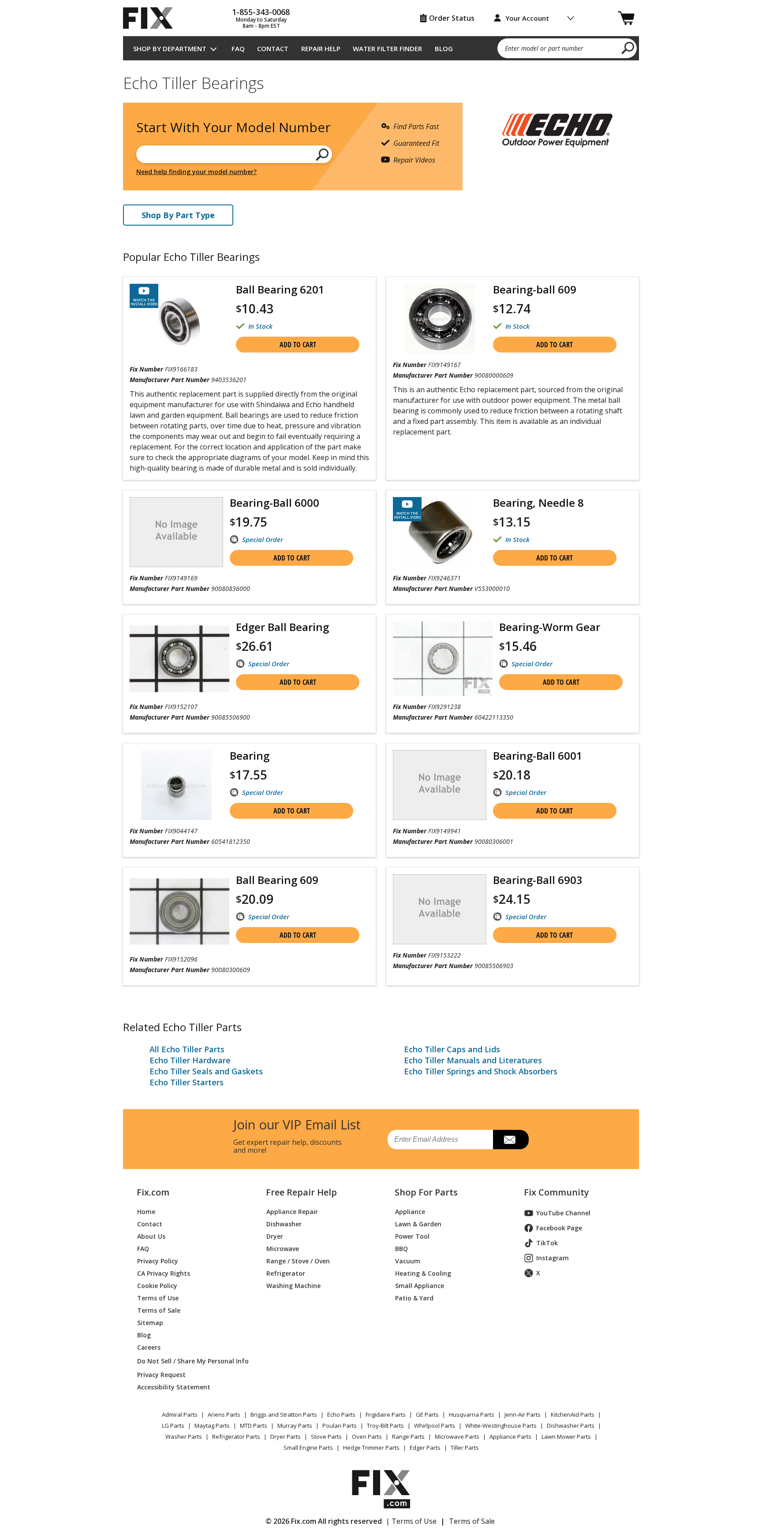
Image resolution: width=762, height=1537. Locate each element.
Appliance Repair (292, 1211)
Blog (444, 48)
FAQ (238, 48)
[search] (628, 47)
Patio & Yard (414, 1298)
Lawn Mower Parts (566, 1436)
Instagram (552, 1258)
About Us (151, 1236)
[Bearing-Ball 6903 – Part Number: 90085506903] (439, 909)
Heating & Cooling (423, 1273)
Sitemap (150, 1322)
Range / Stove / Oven (298, 1261)
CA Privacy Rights (163, 1273)
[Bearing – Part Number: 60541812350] (176, 785)
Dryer (274, 1236)
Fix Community (556, 1192)
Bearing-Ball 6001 (538, 755)
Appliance (410, 1211)
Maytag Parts (212, 1425)
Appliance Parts (510, 1436)
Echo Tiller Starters (186, 1082)
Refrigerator (285, 1273)
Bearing (249, 755)
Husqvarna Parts (471, 1414)
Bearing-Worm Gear (549, 627)
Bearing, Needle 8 (538, 502)
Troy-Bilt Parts (385, 1425)
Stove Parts (326, 1436)
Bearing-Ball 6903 (538, 879)
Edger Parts (425, 1448)
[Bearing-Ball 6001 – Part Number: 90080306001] (439, 785)
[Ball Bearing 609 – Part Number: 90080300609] (179, 911)
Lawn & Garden (418, 1224)
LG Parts (173, 1425)
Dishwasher (284, 1224)
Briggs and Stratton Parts (283, 1414)
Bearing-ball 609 (534, 289)
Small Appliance (419, 1285)
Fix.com (153, 1192)
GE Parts (427, 1414)
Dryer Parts (285, 1436)
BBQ (401, 1248)
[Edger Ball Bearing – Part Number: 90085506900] (179, 658)
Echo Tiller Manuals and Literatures (473, 1060)
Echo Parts (341, 1414)
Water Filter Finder (387, 48)
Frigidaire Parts (386, 1414)
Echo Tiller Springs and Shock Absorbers (480, 1071)
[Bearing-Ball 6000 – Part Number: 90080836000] (176, 532)
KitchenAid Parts (572, 1414)
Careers (149, 1347)
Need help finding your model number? (196, 171)
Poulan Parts (339, 1425)
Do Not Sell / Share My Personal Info (189, 1361)
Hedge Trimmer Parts (371, 1448)
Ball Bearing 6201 (280, 289)
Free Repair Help (301, 1192)
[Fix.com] (151, 18)
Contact (272, 48)
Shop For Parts (426, 1192)
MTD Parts (253, 1425)
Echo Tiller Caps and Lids (452, 1049)
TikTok (547, 1243)
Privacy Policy (157, 1261)
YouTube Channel (563, 1213)
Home (146, 1211)
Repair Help (320, 48)
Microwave (282, 1248)
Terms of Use (158, 1298)
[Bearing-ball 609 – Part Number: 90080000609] (439, 319)
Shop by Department (169, 48)
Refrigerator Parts (236, 1436)
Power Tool (412, 1236)
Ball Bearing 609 (277, 879)
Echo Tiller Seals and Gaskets (206, 1071)
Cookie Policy (157, 1285)
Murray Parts (294, 1425)
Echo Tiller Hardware (190, 1060)
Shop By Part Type (178, 215)
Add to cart (298, 344)
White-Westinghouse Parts (501, 1425)
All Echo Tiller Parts (186, 1049)
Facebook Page (559, 1228)
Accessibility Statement (173, 1387)
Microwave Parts (457, 1436)
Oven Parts (367, 1436)
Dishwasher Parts (570, 1425)
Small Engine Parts (308, 1448)
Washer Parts (183, 1436)
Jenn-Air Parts (522, 1414)
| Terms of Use (411, 1521)
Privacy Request (161, 1374)
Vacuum (407, 1261)
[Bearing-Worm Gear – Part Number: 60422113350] (443, 658)
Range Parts (408, 1436)
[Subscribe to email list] (511, 1139)
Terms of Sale (158, 1310)
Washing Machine (293, 1285)
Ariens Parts (224, 1414)
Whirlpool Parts (434, 1425)
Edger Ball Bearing (282, 627)
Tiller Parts (465, 1448)
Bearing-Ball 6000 (274, 502)
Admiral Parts (180, 1414)
